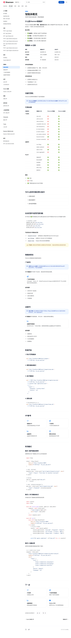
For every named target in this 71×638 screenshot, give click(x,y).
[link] (47, 279)
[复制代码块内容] (66, 221)
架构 (26, 6)
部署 (22, 6)
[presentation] (47, 473)
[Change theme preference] (66, 2)
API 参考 (11, 6)
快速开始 (5, 6)
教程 (19, 6)
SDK (15, 6)
